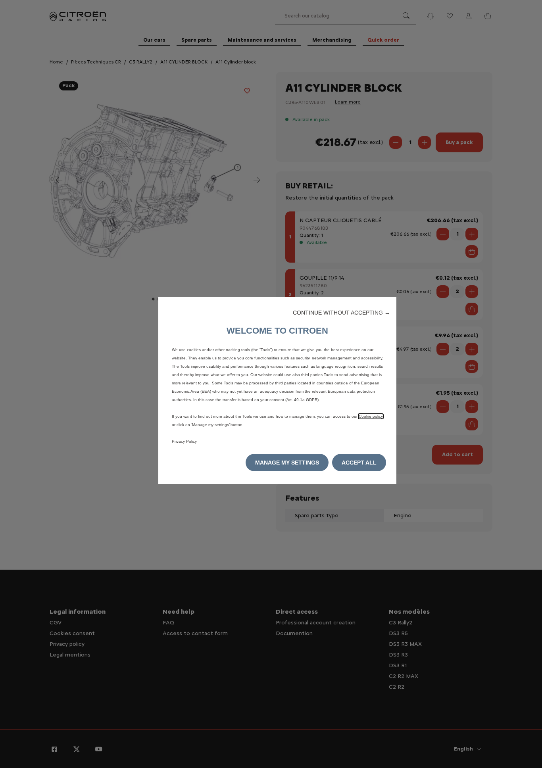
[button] (341, 312)
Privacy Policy (184, 441)
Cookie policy (371, 416)
